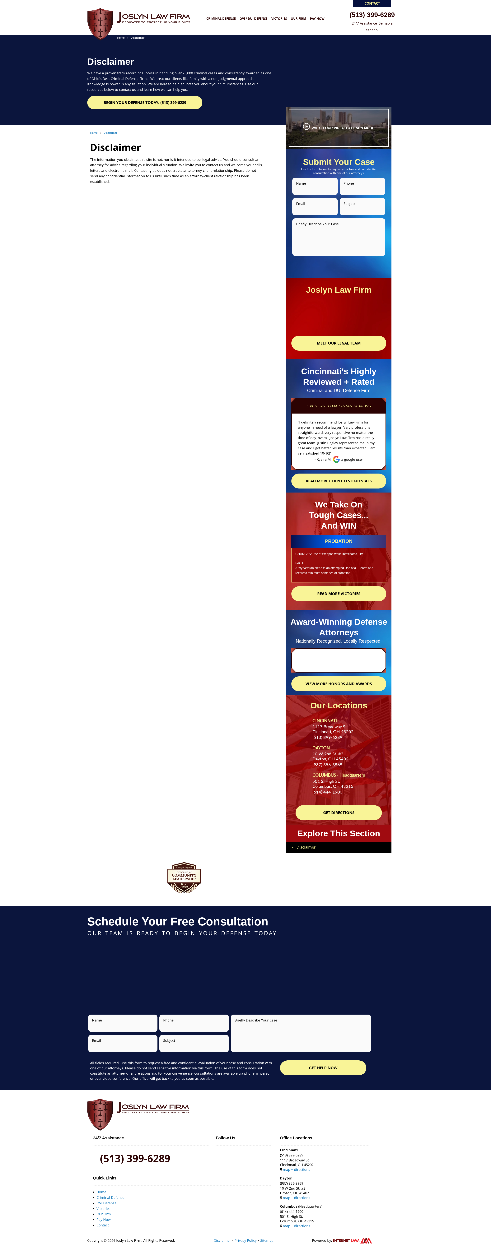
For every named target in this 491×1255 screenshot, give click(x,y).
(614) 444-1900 (327, 792)
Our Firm (298, 18)
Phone (349, 183)
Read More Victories (338, 593)
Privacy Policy (246, 1240)
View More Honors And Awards (339, 683)
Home (101, 1192)
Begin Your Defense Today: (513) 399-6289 (145, 102)
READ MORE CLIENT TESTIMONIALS (339, 481)
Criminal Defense (221, 18)
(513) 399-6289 (372, 14)
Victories (279, 18)
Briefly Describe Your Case (317, 224)
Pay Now (317, 18)
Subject (349, 203)
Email (300, 203)
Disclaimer (222, 1240)
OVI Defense (106, 1203)
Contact (372, 3)
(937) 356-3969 (327, 765)
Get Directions (338, 812)
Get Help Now (323, 1067)
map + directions (296, 1169)
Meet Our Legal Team (339, 343)
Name (301, 183)
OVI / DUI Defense (254, 18)
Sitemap (267, 1240)
